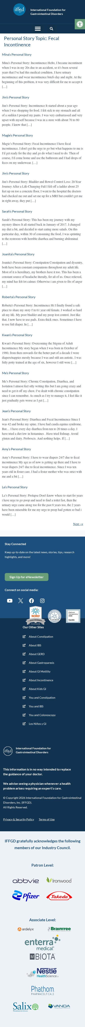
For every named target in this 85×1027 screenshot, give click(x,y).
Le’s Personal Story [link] (14, 487)
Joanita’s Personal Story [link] (18, 254)
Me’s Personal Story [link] (15, 373)
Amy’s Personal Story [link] (16, 449)
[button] (37, 28)
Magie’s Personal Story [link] (17, 135)
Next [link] (78, 524)
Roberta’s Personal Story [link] (18, 297)
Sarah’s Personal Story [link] (17, 211)
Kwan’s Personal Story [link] (17, 335)
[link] (80, 24)
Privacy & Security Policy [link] (18, 819)
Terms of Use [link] (47, 819)
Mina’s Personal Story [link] (16, 54)
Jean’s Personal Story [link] (16, 411)
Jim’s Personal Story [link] (15, 97)
